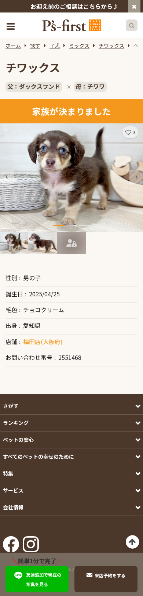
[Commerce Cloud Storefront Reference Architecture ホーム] (71, 25)
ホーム (13, 45)
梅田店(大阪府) (43, 341)
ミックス (79, 45)
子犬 (55, 45)
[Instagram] (31, 542)
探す (35, 45)
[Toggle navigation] (11, 25)
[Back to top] (132, 542)
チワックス (111, 45)
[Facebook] (11, 542)
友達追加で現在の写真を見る (43, 579)
